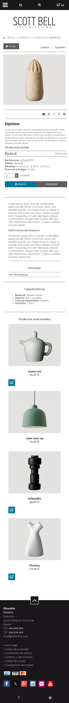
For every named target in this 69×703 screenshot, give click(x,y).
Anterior (45, 47)
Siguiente (60, 47)
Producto (23, 37)
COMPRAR (51, 184)
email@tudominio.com (15, 636)
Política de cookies (15, 661)
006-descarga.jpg (18, 274)
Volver (12, 46)
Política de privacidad (16, 649)
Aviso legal (11, 645)
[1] (11, 382)
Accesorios (38, 37)
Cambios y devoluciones (18, 657)
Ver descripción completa (17, 147)
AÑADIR (21, 184)
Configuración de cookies (19, 665)
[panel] (50, 698)
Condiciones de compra (18, 653)
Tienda (11, 37)
